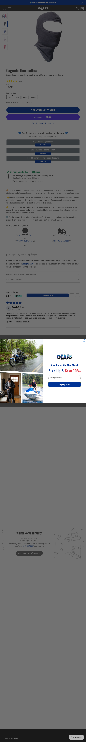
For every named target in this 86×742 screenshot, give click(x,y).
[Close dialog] (84, 340)
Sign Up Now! (64, 384)
